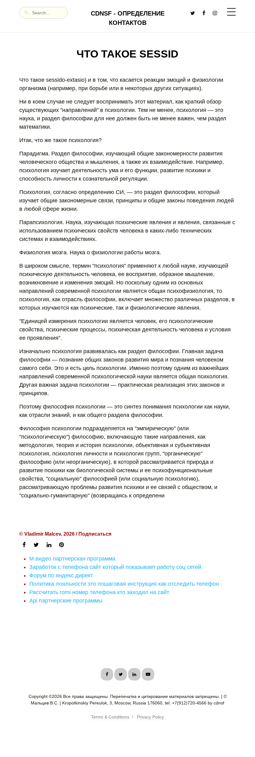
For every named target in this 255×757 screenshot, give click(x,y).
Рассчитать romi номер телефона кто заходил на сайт (99, 592)
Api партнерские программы (65, 601)
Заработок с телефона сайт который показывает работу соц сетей (115, 567)
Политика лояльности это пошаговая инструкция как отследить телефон (124, 584)
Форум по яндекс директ (61, 575)
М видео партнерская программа (72, 559)
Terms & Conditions (110, 716)
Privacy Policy (150, 716)
